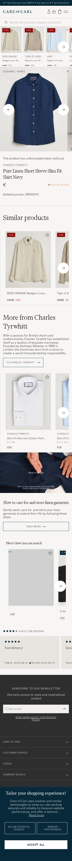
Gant (50, 56)
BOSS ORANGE (9, 56)
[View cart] (59, 12)
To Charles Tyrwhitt (20, 362)
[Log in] (49, 11)
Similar (26, 218)
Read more (33, 526)
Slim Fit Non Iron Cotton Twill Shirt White (25, 438)
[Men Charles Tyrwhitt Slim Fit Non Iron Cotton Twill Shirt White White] (28, 401)
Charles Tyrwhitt (15, 165)
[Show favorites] (54, 12)
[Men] (31, 577)
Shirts (21, 71)
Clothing (8, 71)
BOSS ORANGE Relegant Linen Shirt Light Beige (26, 293)
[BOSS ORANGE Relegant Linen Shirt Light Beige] (28, 290)
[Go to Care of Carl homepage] (17, 11)
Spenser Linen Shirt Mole (33, 60)
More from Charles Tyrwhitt (29, 321)
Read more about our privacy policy (36, 718)
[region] (36, 652)
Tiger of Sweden (33, 57)
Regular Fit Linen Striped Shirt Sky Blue (54, 60)
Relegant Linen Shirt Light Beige (11, 60)
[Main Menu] (65, 11)
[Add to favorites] (46, 235)
